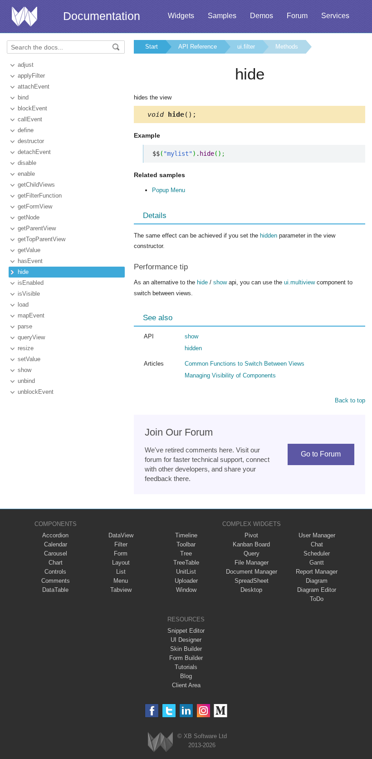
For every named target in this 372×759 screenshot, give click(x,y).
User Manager (317, 535)
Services (335, 16)
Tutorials (186, 667)
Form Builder (186, 658)
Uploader (186, 580)
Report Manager (317, 571)
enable (26, 173)
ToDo (316, 598)
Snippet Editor (186, 630)
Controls (55, 571)
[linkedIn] (186, 711)
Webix (160, 742)
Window (186, 589)
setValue (29, 359)
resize (26, 348)
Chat (317, 544)
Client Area (186, 685)
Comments (55, 580)
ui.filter (246, 46)
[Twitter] (169, 711)
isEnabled (31, 282)
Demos (261, 16)
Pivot (251, 535)
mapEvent (31, 315)
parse (25, 326)
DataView (120, 535)
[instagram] (203, 711)
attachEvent (33, 86)
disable (27, 162)
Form (120, 553)
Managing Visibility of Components (230, 375)
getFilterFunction (40, 195)
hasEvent (30, 261)
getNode (28, 217)
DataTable (55, 589)
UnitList (186, 571)
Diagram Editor (316, 589)
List (121, 571)
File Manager (252, 562)
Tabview (121, 589)
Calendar (55, 544)
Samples (222, 16)
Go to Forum (321, 454)
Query (251, 553)
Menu (120, 580)
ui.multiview (299, 282)
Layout (121, 562)
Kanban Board (251, 544)
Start (151, 46)
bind (23, 97)
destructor (31, 141)
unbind (26, 380)
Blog (186, 676)
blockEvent (32, 108)
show (24, 370)
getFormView (35, 206)
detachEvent (34, 152)
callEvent (30, 119)
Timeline (186, 535)
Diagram (317, 580)
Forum (297, 16)
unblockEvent (36, 391)
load (23, 304)
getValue (29, 250)
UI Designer (186, 639)
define (26, 130)
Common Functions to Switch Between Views (244, 363)
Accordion (55, 535)
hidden (268, 235)
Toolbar (186, 544)
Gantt (316, 562)
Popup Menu (168, 190)
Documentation (101, 16)
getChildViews (36, 184)
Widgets (181, 16)
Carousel (55, 553)
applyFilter (31, 75)
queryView (31, 337)
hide (23, 271)
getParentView (37, 228)
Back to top (350, 400)
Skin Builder (186, 648)
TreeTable (186, 562)
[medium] (221, 711)
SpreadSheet (252, 580)
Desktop (251, 589)
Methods (286, 46)
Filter (120, 544)
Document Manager (251, 571)
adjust (26, 64)
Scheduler (316, 553)
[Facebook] (152, 711)
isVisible (29, 293)
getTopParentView (41, 239)
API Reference (197, 46)
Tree (186, 553)
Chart (56, 562)
